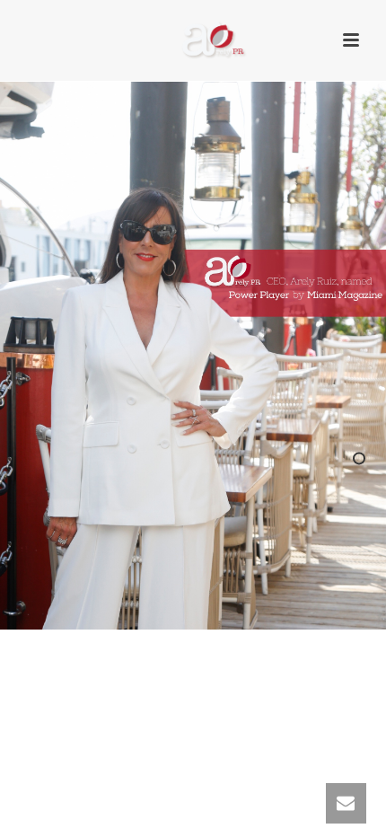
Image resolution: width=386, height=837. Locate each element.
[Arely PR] (193, 40)
